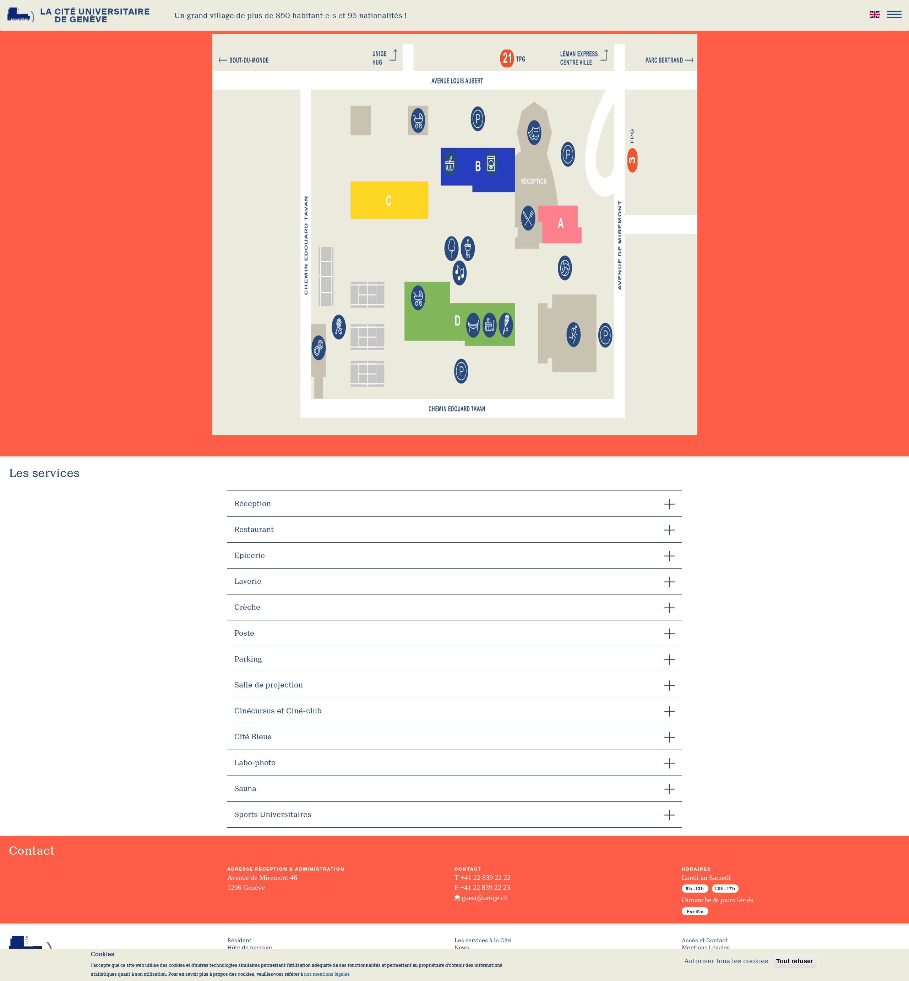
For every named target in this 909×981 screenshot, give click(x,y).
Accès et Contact (705, 940)
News (461, 947)
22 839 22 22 (492, 877)
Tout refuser (794, 961)
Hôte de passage (249, 947)
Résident (239, 940)
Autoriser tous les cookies (726, 961)
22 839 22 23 (491, 887)
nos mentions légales (327, 974)
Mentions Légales (706, 947)
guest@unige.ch (485, 897)
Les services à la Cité (482, 940)
